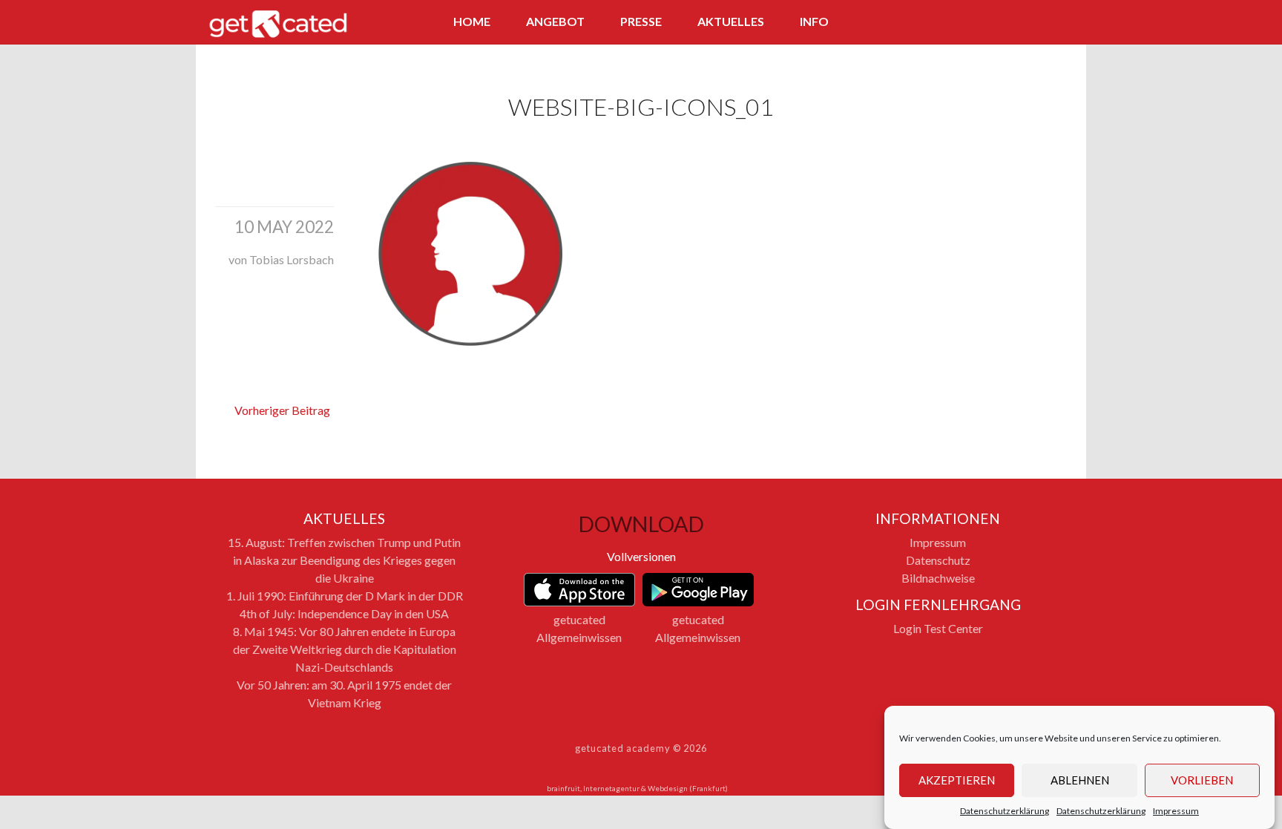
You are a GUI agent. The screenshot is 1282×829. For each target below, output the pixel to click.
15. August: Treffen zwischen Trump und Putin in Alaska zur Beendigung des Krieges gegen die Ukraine (344, 560)
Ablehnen (1080, 780)
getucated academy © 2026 (641, 748)
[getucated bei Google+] (1034, 23)
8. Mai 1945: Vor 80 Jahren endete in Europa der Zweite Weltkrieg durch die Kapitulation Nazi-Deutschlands (344, 649)
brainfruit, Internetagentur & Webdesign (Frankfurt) (637, 788)
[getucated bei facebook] (979, 23)
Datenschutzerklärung (1004, 810)
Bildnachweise (938, 578)
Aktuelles (730, 21)
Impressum (1176, 810)
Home (471, 21)
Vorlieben (1202, 780)
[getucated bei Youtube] (1062, 23)
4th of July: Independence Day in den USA (344, 613)
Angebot (555, 21)
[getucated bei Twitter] (1007, 23)
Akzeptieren (956, 780)
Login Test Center (938, 628)
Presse (641, 21)
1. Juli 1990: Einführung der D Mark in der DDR (344, 596)
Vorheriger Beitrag (282, 410)
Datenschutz (938, 560)
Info (814, 21)
